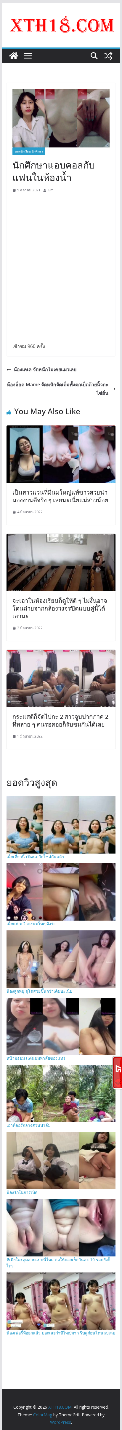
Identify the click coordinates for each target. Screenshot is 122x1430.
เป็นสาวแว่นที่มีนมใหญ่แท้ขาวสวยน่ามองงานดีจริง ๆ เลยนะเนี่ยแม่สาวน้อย (60, 496)
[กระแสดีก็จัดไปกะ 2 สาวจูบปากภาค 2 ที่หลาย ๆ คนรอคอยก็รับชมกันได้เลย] (61, 654)
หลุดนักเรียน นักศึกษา (29, 151)
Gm (51, 190)
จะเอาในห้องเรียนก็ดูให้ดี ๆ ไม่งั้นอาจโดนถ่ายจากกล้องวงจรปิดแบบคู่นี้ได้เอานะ (59, 608)
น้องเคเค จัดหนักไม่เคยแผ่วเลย (45, 369)
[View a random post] (108, 56)
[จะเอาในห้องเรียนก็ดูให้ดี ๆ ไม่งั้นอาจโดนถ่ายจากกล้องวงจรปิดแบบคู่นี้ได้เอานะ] (61, 538)
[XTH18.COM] (14, 56)
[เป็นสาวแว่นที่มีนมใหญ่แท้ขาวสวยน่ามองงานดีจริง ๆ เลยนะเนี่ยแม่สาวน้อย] (61, 429)
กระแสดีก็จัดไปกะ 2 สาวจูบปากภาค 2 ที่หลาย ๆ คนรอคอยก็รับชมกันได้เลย (60, 720)
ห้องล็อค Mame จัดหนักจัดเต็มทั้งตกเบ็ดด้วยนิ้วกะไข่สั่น (57, 388)
